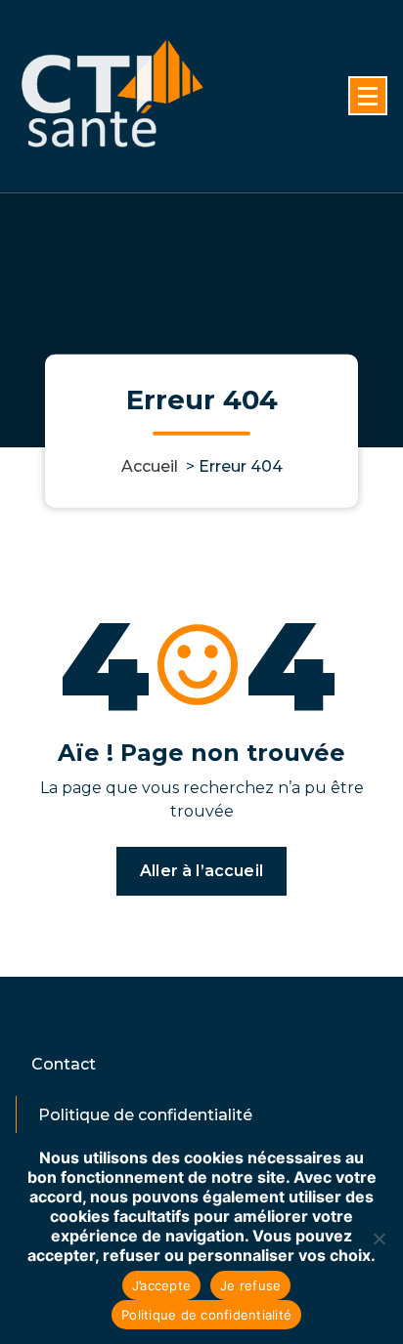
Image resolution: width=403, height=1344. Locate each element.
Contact (63, 1064)
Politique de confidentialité (145, 1115)
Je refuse (250, 1285)
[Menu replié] (367, 95)
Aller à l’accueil (201, 870)
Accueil (149, 465)
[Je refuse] (378, 1238)
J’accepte (161, 1285)
